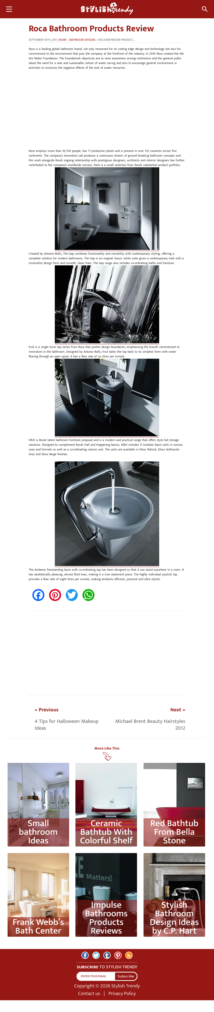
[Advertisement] (107, 111)
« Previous (46, 709)
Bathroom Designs (82, 40)
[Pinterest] (118, 955)
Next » (177, 709)
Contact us (89, 994)
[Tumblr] (107, 955)
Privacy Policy (122, 994)
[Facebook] (85, 955)
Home (63, 40)
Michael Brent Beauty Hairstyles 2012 (150, 725)
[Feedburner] (129, 955)
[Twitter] (96, 955)
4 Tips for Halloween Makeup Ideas (67, 725)
